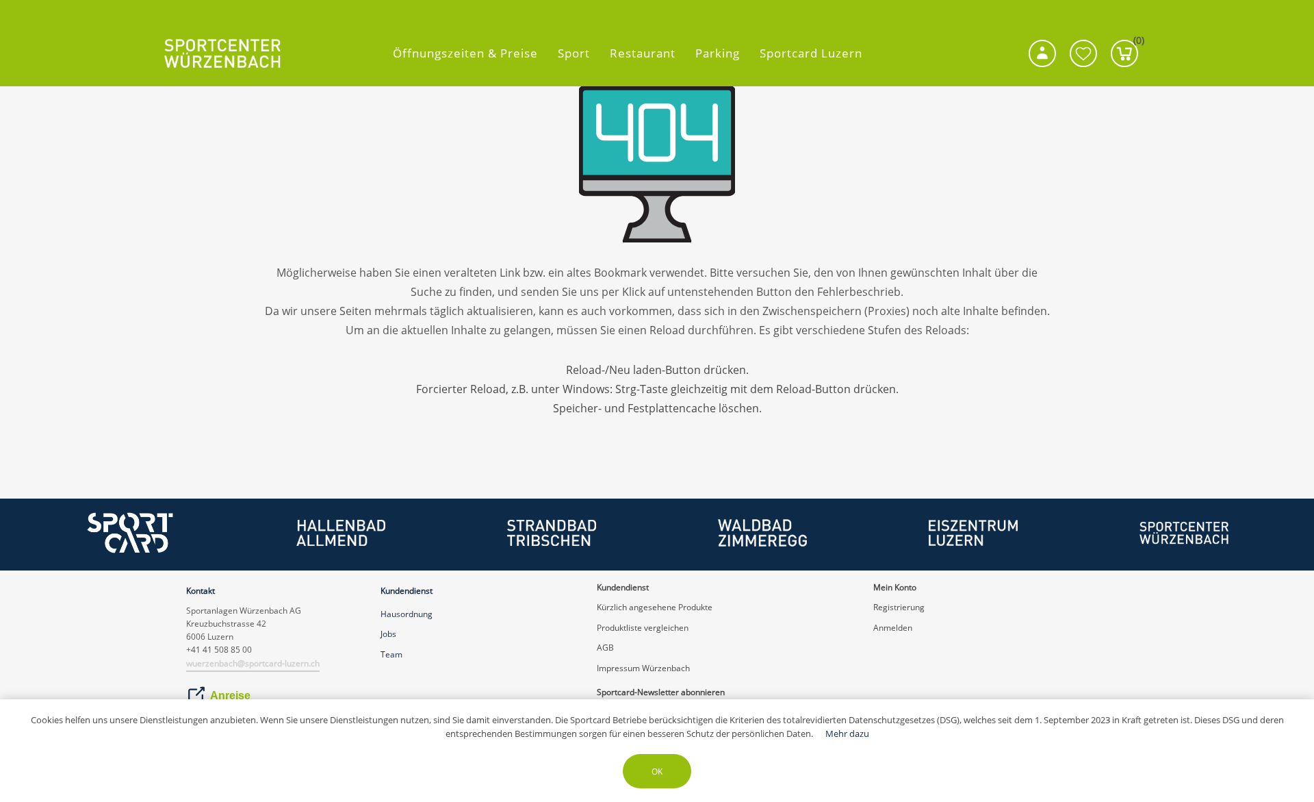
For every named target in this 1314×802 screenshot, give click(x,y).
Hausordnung (407, 614)
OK (657, 771)
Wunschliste (1083, 53)
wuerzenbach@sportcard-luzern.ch (253, 663)
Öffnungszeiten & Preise (465, 53)
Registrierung (899, 607)
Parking (717, 53)
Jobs (388, 634)
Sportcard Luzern (811, 53)
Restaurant (642, 53)
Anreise (230, 695)
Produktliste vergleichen (642, 628)
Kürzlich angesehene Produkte (654, 607)
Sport (574, 53)
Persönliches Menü (1042, 53)
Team (391, 654)
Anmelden (892, 628)
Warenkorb (1135, 43)
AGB (605, 647)
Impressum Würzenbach (643, 668)
